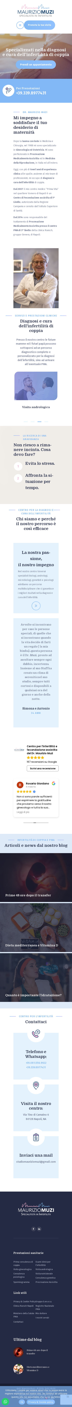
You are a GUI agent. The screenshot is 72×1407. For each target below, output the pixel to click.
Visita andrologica (36, 407)
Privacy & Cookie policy (40, 1402)
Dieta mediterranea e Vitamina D (31, 945)
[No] (67, 1396)
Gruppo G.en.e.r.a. (43, 1301)
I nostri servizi (42, 1317)
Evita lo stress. (40, 463)
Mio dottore (41, 1313)
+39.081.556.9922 (36, 1062)
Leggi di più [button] (23, 812)
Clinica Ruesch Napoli (23, 1306)
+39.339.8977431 (36, 1067)
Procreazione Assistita (46, 1282)
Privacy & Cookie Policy (24, 1301)
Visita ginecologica (22, 1269)
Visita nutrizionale (44, 1273)
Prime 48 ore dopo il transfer (28, 895)
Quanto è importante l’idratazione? (33, 995)
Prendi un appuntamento (36, 64)
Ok (21, 1402)
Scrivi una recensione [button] (43, 768)
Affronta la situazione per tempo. (39, 481)
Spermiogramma (21, 1282)
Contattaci (18, 1322)
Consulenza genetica (45, 1278)
